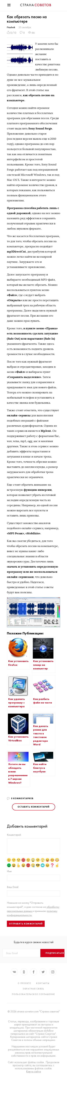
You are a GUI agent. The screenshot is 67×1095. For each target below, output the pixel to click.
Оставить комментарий (34, 806)
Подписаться (55, 953)
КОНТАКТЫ (42, 983)
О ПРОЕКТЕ (24, 983)
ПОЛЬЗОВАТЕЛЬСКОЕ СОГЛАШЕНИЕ (33, 994)
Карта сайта (33, 1071)
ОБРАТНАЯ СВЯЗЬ (33, 988)
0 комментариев (22, 798)
